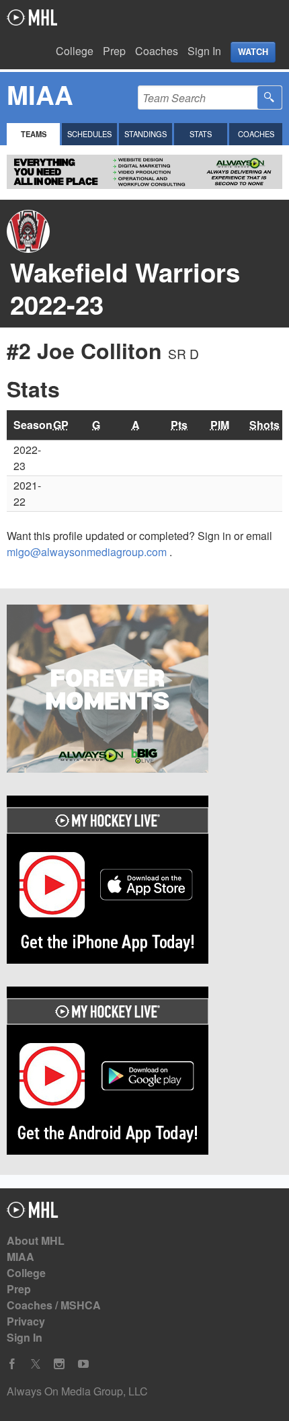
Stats (201, 133)
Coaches (156, 51)
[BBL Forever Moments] (144, 690)
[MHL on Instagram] (59, 1364)
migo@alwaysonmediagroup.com (88, 552)
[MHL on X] (35, 1364)
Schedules (89, 133)
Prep (114, 51)
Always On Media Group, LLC (77, 1391)
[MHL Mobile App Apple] (144, 881)
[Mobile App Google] (144, 1072)
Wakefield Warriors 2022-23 (125, 288)
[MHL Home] (32, 1213)
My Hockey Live (32, 17)
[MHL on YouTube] (83, 1364)
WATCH (253, 52)
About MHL (36, 1240)
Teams (33, 133)
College (74, 51)
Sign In (204, 51)
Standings (145, 133)
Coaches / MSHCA (54, 1305)
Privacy (26, 1321)
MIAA (20, 1256)
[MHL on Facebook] (12, 1364)
